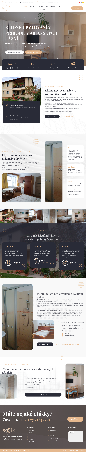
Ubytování (33, 6)
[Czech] (79, 2)
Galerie (40, 6)
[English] (81, 2)
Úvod (25, 6)
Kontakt (42, 9)
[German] (83, 2)
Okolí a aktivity (50, 6)
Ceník (59, 6)
